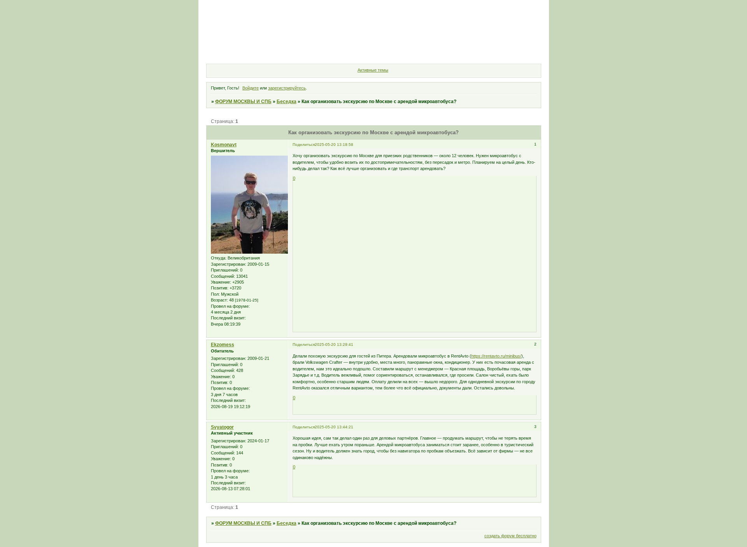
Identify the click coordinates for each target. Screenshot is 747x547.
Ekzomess (222, 344)
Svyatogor (222, 427)
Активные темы (373, 70)
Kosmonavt (224, 144)
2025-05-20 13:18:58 (334, 144)
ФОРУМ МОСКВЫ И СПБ (243, 101)
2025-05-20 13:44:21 (334, 427)
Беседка (286, 101)
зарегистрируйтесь (287, 88)
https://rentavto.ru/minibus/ (496, 356)
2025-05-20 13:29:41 (334, 344)
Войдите (250, 88)
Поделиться (304, 144)
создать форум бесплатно (510, 535)
